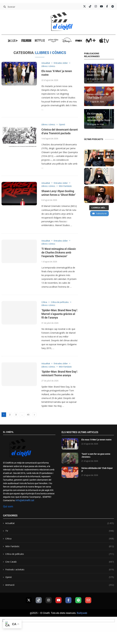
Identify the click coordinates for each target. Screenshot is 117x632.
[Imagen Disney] (67, 40)
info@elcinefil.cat (25, 500)
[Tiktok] (39, 600)
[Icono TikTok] (90, 6)
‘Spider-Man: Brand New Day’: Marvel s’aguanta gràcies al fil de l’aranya (59, 314)
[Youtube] (58, 600)
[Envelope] (88, 600)
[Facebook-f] (68, 600)
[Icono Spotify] (112, 6)
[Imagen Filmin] (26, 40)
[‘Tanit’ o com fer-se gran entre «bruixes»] (70, 458)
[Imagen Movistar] (91, 40)
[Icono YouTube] (101, 6)
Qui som (8, 506)
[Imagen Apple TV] (104, 40)
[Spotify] (78, 600)
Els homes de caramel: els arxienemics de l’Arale (98, 117)
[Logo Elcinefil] (62, 21)
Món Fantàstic (59, 546)
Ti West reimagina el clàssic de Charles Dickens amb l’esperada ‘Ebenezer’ (58, 252)
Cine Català (59, 561)
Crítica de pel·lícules (59, 553)
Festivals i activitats (59, 569)
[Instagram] (49, 600)
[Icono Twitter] (84, 6)
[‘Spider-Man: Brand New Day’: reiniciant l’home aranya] (19, 374)
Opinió (59, 577)
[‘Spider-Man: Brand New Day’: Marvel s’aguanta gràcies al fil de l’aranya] (19, 313)
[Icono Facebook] (107, 6)
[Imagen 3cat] (13, 40)
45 (28, 414)
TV (59, 530)
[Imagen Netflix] (40, 40)
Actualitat (59, 523)
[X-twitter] (29, 600)
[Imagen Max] (78, 40)
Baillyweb (82, 613)
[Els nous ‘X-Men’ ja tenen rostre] (19, 73)
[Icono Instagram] (95, 6)
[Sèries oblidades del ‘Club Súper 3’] (70, 472)
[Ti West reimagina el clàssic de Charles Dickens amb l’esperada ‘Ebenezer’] (19, 251)
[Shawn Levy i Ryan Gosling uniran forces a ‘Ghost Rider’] (19, 193)
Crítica (59, 538)
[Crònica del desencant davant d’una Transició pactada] (19, 135)
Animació (59, 584)
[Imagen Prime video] (53, 40)
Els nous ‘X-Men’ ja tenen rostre (96, 439)
